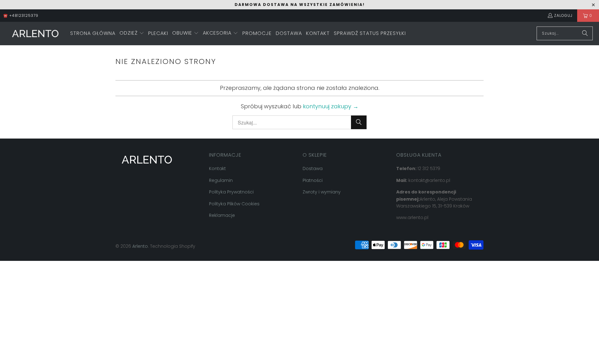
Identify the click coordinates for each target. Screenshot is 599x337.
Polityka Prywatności (231, 192)
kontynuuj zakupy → (330, 106)
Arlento (140, 246)
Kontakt (217, 168)
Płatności (313, 180)
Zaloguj (563, 15)
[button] (131, 33)
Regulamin (221, 180)
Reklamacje (222, 215)
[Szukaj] (585, 33)
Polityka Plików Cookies (234, 204)
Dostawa (313, 168)
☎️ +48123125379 (20, 15)
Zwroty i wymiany (322, 192)
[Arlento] (35, 33)
